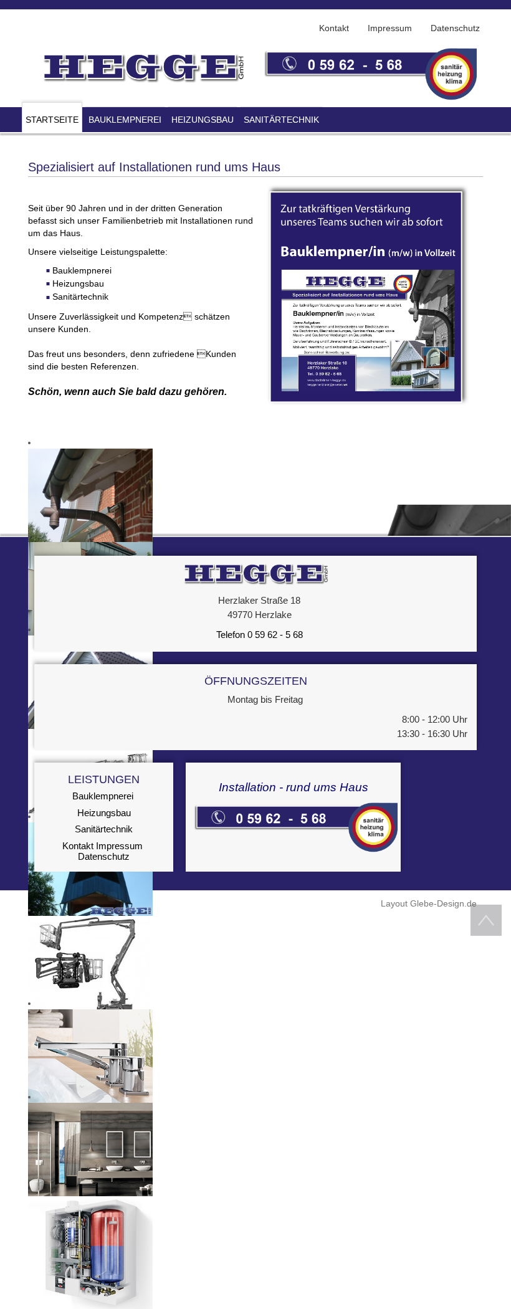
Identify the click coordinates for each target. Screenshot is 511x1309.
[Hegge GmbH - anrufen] (293, 826)
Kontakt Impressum (102, 845)
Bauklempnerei (102, 796)
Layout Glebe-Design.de (429, 903)
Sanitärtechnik (104, 829)
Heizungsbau (104, 812)
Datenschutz (104, 856)
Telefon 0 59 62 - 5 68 (258, 634)
